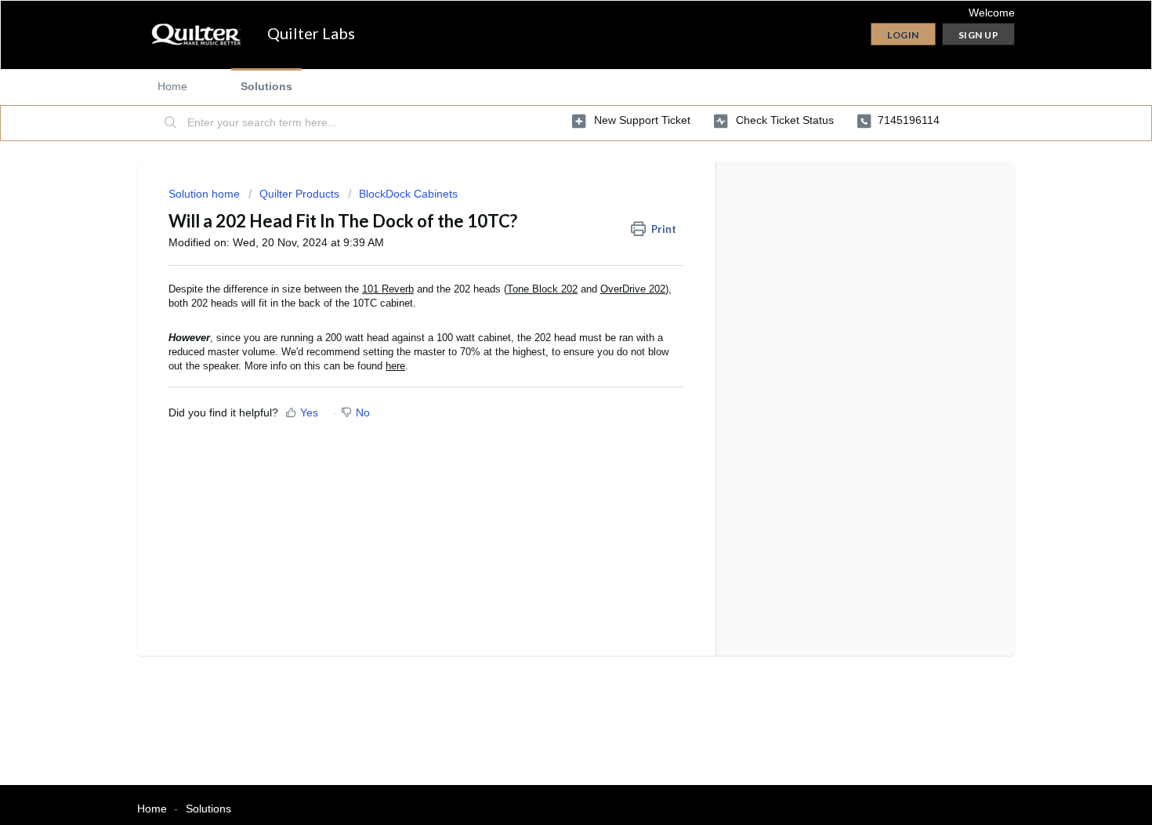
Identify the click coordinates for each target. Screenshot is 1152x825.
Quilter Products (299, 193)
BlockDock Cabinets (408, 193)
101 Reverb (388, 289)
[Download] (547, 205)
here (395, 366)
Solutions (266, 86)
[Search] (170, 123)
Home (172, 86)
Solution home (205, 193)
